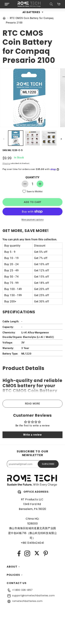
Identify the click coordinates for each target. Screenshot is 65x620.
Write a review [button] (32, 434)
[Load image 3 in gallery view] (49, 138)
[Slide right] (61, 139)
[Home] (4, 18)
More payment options (33, 219)
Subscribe (48, 464)
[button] (7, 4)
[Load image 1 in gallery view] (15, 138)
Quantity (33, 177)
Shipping (6, 163)
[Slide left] (3, 139)
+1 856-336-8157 (22, 590)
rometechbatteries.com (27, 601)
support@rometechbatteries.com (33, 595)
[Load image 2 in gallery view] (32, 138)
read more (32, 403)
